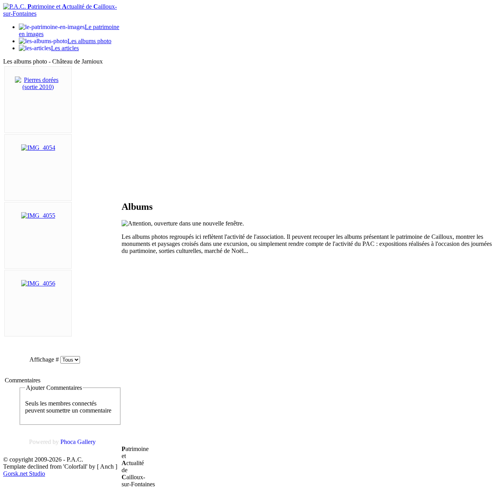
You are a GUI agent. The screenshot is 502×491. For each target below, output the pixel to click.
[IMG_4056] (38, 283)
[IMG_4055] (38, 215)
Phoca (68, 441)
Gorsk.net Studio (24, 473)
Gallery (86, 441)
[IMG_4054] (38, 147)
